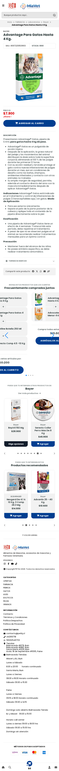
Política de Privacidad (14, 624)
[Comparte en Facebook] (33, 271)
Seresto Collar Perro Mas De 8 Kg (43, 430)
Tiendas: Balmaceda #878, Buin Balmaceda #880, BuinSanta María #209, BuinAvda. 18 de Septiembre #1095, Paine (24, 647)
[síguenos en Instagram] (4, 564)
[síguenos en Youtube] (12, 564)
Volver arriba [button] (30, 535)
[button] (48, 271)
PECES (6, 601)
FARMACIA (20, 22)
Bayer (46, 22)
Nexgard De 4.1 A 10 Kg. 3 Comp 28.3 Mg (16, 502)
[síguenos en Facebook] (8, 564)
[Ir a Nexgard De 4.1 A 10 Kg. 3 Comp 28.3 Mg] (16, 482)
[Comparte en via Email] (44, 271)
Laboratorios (34, 22)
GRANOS (7, 604)
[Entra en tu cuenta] (49, 767)
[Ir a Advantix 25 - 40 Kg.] (43, 482)
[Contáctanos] (55, 767)
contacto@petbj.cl (15, 633)
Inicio (9, 22)
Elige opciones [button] (16, 444)
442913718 (11, 637)
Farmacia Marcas (18, 261)
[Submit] (54, 15)
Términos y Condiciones (15, 617)
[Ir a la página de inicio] (3, 767)
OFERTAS (7, 581)
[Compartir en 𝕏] (37, 271)
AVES (5, 594)
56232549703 (13, 640)
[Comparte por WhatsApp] (40, 271)
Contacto (8, 614)
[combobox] (29, 15)
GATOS (6, 591)
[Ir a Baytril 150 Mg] (16, 410)
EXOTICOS (8, 598)
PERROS (6, 588)
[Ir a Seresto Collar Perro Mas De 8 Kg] (43, 410)
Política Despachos (13, 621)
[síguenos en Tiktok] (16, 564)
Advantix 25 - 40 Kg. (43, 501)
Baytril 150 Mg (16, 427)
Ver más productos (28, 393)
